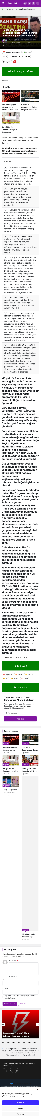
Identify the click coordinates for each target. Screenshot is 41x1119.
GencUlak (12, 3)
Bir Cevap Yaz (10, 949)
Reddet (20, 1108)
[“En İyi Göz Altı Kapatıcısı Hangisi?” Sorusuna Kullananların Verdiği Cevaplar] (11, 122)
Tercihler (20, 1114)
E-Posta (6, 988)
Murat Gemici (14, 40)
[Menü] (4, 3)
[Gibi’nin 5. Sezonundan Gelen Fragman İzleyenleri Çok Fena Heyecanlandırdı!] (30, 100)
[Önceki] (3, 1024)
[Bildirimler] (37, 3)
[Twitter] (10, 1070)
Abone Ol (20, 719)
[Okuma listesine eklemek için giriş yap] (14, 61)
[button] (38, 1089)
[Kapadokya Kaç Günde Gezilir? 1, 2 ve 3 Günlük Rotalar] (20, 1024)
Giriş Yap (23, 1004)
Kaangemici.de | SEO (9, 1065)
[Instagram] (17, 1070)
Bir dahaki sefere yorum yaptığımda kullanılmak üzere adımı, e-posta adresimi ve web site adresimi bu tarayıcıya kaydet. (21, 997)
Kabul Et (20, 1103)
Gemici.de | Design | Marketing (21, 1063)
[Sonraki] (37, 1024)
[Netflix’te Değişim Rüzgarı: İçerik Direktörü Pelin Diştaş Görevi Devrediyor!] (11, 100)
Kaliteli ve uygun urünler (21, 71)
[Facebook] (4, 1070)
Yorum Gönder (9, 1004)
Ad (4, 979)
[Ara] (25, 3)
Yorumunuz (13, 961)
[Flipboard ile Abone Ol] (27, 52)
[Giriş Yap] (33, 3)
